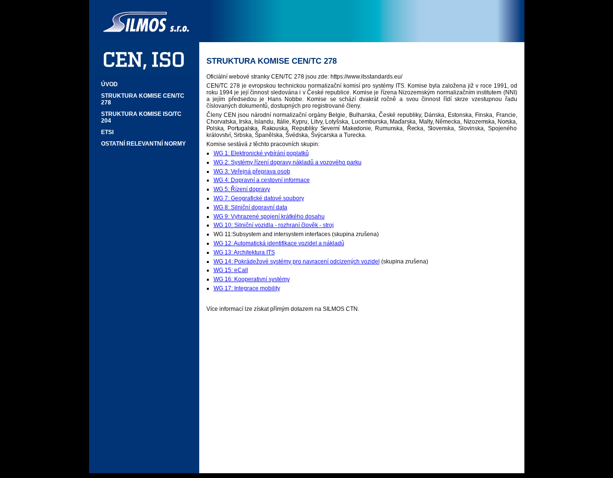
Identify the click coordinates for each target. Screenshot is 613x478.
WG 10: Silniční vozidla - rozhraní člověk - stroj (274, 225)
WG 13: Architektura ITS (244, 252)
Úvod (109, 84)
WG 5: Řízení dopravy (242, 189)
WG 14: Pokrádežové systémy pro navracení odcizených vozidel (297, 261)
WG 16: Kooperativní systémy (252, 279)
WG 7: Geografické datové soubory (259, 198)
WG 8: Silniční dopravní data (250, 207)
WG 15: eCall (231, 270)
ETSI (107, 132)
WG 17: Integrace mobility (247, 288)
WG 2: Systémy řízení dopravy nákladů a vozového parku (288, 162)
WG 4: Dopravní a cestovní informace (262, 180)
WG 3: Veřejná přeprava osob (252, 171)
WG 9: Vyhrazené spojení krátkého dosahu (269, 216)
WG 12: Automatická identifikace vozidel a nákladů (279, 243)
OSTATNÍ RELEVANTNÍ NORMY (143, 143)
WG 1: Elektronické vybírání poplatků (261, 153)
